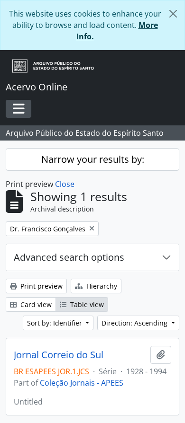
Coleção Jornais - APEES (81, 383)
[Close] (173, 13)
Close (64, 184)
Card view (35, 304)
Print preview (40, 286)
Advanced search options (69, 257)
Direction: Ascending (135, 322)
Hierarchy (100, 286)
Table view (86, 304)
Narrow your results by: (92, 159)
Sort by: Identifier (55, 322)
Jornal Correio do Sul (58, 355)
